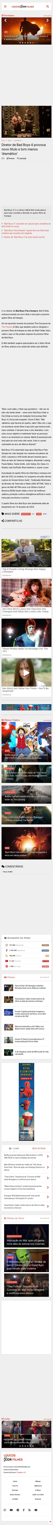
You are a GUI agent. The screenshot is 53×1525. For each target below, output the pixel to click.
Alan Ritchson (9, 768)
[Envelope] (36, 1510)
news (9, 140)
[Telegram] (18, 1510)
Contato (15, 1499)
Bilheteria (38, 1486)
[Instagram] (5, 1510)
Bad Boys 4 (18, 140)
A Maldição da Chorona (14, 1236)
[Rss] (29, 1510)
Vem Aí (15, 1486)
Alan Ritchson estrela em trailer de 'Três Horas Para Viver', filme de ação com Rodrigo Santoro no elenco (26, 776)
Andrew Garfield (10, 792)
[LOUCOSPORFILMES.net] (23, 7)
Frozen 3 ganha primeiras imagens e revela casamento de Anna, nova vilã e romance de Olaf (30, 1013)
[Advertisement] (26, 75)
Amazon (7, 813)
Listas (7, 1419)
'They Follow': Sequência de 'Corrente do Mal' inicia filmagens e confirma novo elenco (25, 1290)
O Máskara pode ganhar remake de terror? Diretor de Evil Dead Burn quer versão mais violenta (26, 1265)
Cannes (7, 1435)
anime (7, 750)
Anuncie (38, 1499)
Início (3, 140)
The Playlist (7, 327)
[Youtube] (11, 1510)
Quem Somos (15, 1495)
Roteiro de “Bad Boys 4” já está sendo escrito (24, 237)
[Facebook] (24, 1510)
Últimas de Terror (15, 1218)
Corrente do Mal (12, 1282)
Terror (7, 848)
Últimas (11, 977)
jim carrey (10, 1257)
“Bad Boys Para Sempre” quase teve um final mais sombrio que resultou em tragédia (25, 231)
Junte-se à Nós (38, 1495)
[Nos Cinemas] (26, 710)
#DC (6, 32)
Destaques (8, 15)
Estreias (15, 1490)
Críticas (38, 1490)
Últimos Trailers (12, 720)
